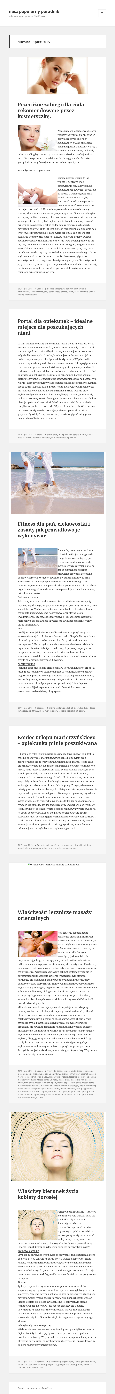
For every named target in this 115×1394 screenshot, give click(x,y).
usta (41, 1367)
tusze (28, 1367)
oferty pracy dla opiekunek (59, 434)
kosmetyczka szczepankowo (34, 170)
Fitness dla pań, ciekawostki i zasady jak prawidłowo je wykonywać (54, 529)
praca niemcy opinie (38, 848)
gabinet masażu (88, 1074)
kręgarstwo (54, 1076)
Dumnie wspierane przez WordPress (35, 1388)
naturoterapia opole (57, 1091)
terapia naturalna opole (51, 1094)
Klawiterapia (23, 1076)
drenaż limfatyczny (71, 1074)
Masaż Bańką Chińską (47, 1079)
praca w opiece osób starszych (63, 848)
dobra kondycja (81, 708)
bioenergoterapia (85, 1071)
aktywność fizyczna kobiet (61, 708)
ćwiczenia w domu (28, 597)
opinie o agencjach (65, 828)
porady (79, 1364)
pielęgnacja (51, 1364)
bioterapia (22, 1074)
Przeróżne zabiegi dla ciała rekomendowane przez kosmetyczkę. (51, 110)
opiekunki (71, 437)
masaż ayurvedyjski (27, 1079)
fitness (35, 710)
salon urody (54, 291)
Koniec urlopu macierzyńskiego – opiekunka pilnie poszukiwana (57, 740)
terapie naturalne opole (75, 1094)
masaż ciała (63, 1079)
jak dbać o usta (25, 1364)
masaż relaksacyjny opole (73, 1085)
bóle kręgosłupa (36, 1074)
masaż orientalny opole (31, 1003)
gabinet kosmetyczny (75, 288)
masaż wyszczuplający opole (80, 1088)
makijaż (36, 1364)
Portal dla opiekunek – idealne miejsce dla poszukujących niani (55, 327)
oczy (43, 1364)
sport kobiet (72, 710)
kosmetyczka (23, 291)
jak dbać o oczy (88, 1361)
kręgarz (64, 1076)
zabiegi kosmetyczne (27, 294)
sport (63, 710)
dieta (20, 628)
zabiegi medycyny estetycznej (34, 1325)
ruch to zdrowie (52, 710)
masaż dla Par (77, 1079)
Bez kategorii (43, 845)
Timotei (22, 1282)
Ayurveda (51, 1071)
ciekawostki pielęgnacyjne (61, 1361)
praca (39, 434)
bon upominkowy (53, 1074)
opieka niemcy (79, 434)
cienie (77, 1361)
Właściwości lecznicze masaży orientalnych (55, 915)
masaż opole (88, 1082)
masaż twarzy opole (56, 1088)
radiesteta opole (31, 1094)
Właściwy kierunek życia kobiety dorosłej (48, 1194)
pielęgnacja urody (66, 1364)
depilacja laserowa (56, 288)
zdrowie (40, 708)
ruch (41, 710)
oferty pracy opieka (63, 845)
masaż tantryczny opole (35, 1088)
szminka (88, 1364)
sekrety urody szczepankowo (74, 291)
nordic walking (26, 663)
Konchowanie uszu (39, 1076)
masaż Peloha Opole (50, 1085)
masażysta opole (39, 1091)
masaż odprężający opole (69, 1082)
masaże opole (24, 1091)
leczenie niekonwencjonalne (82, 1076)
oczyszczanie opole (77, 1091)
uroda (40, 288)
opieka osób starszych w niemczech (49, 437)
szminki (21, 1367)
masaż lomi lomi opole (45, 1082)
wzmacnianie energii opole (30, 1097)
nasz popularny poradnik (34, 11)
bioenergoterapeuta (66, 1071)
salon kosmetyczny (39, 291)
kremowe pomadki (28, 1250)
